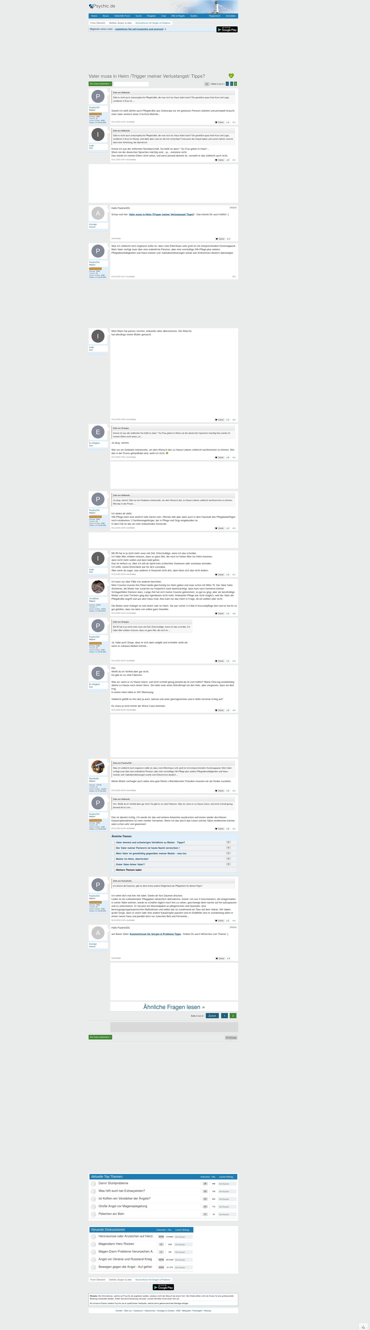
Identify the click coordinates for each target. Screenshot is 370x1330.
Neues (106, 16)
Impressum (138, 1310)
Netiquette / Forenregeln (192, 1310)
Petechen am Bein (111, 1213)
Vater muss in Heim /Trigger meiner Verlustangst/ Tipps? (147, 75)
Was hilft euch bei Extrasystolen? (122, 1190)
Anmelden (230, 16)
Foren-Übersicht (97, 1279)
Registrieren (214, 16)
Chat (163, 16)
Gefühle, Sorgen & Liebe (120, 1279)
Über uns (128, 1310)
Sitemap (207, 1310)
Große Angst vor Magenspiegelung (123, 1206)
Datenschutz (150, 1310)
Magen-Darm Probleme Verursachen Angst (129, 1251)
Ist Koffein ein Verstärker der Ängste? (124, 1198)
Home (94, 16)
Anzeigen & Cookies (165, 1310)
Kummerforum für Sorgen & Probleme (153, 1279)
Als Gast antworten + (100, 83)
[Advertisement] (174, 736)
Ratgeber (151, 16)
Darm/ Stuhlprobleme (113, 1183)
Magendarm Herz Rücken (116, 1243)
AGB (178, 1310)
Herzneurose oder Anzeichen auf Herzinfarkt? (130, 1236)
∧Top (363, 1326)
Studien (193, 16)
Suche (139, 16)
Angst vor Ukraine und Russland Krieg (125, 1259)
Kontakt (119, 1310)
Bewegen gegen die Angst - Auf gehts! (125, 1266)
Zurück (212, 1015)
